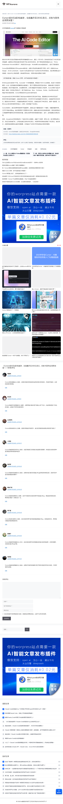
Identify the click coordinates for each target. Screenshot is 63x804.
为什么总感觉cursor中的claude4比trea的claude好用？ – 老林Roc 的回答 (22, 162)
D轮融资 (29, 149)
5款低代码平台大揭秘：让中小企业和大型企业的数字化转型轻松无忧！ (24, 789)
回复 (6, 387)
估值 (36, 149)
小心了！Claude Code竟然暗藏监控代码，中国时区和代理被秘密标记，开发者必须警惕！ (29, 742)
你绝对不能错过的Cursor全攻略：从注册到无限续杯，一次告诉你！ (20, 181)
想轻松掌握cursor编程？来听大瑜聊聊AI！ (14, 165)
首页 (9, 13)
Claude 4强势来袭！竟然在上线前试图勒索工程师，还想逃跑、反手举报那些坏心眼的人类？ (30, 730)
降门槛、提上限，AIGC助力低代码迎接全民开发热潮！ (20, 775)
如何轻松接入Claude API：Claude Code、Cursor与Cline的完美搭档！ (25, 747)
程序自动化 (43, 149)
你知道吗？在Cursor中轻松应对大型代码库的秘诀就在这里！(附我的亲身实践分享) (25, 176)
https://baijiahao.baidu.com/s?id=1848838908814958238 (23, 134)
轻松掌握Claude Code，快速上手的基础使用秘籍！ (19, 713)
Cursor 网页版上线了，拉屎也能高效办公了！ (14, 173)
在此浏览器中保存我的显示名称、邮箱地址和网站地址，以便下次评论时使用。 (25, 614)
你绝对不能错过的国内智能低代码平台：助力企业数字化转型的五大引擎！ (25, 786)
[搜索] (27, 629)
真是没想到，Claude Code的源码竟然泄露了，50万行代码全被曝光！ (24, 726)
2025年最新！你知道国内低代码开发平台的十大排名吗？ (20, 772)
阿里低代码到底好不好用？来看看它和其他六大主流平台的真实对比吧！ (24, 782)
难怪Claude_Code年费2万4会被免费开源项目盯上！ (19, 717)
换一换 (59, 245)
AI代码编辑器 (13, 149)
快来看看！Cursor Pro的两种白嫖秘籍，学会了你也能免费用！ (19, 179)
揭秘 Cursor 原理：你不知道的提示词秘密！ (26, 78)
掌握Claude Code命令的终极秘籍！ (15, 738)
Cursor (12, 13)
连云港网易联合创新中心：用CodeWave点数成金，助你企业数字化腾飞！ (25, 765)
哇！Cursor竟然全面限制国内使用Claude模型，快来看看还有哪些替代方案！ (23, 168)
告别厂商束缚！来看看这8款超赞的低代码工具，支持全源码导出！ (23, 761)
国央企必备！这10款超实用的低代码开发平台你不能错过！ (21, 779)
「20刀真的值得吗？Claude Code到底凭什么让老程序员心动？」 (23, 721)
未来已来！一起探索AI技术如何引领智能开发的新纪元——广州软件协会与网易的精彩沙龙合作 (31, 768)
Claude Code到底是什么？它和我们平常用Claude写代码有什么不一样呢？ (25, 709)
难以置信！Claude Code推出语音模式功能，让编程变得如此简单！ (23, 734)
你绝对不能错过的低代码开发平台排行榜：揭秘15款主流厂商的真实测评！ (25, 793)
